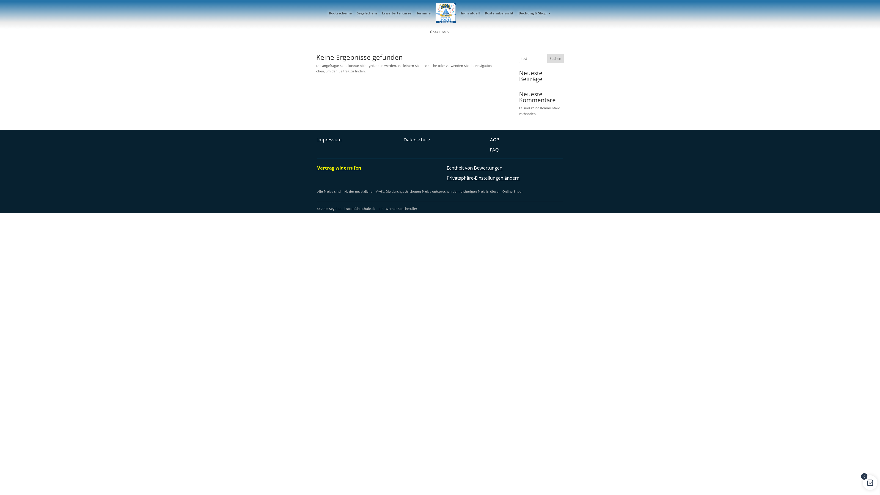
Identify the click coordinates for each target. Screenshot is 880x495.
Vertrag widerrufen (339, 168)
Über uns (438, 32)
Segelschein (367, 13)
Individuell (470, 13)
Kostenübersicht (499, 13)
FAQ (494, 150)
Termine (423, 13)
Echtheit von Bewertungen (474, 168)
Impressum (329, 140)
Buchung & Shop (533, 13)
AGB (494, 140)
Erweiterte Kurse (396, 13)
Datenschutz (417, 140)
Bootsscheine (340, 13)
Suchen (555, 58)
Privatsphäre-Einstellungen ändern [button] (483, 178)
